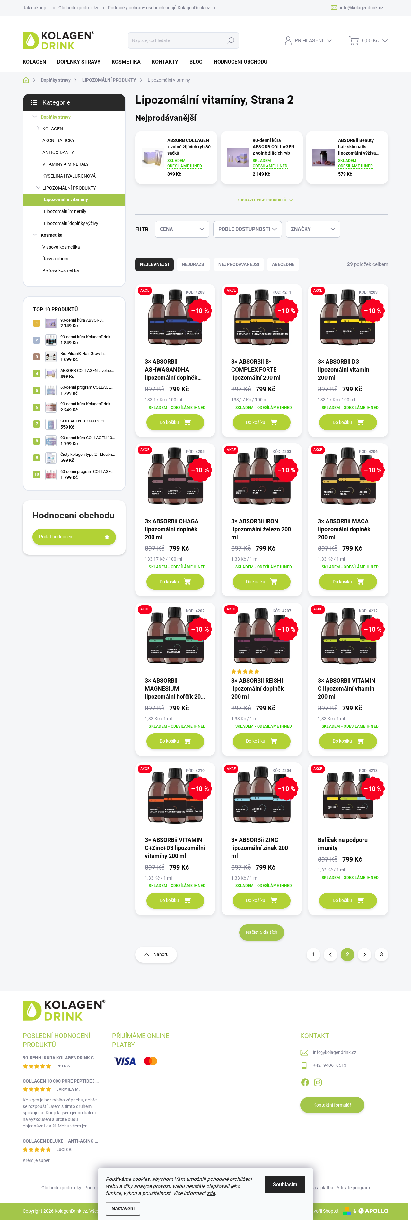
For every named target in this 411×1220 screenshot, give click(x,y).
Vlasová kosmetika (61, 247)
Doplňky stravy (56, 116)
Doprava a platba (316, 1187)
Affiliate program (353, 1187)
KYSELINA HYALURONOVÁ (69, 176)
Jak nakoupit (36, 7)
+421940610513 (329, 1065)
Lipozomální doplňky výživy (71, 223)
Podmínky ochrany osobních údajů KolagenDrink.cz (159, 7)
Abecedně (283, 264)
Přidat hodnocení (56, 536)
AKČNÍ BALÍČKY (58, 140)
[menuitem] (37, 62)
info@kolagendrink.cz (334, 1052)
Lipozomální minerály (65, 211)
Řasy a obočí (55, 258)
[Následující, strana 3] (364, 954)
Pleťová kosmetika (60, 270)
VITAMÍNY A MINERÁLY (65, 164)
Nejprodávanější (238, 264)
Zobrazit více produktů (261, 200)
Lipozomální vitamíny (66, 199)
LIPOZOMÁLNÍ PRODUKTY (69, 187)
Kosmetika (52, 235)
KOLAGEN (52, 128)
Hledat (231, 40)
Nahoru (161, 954)
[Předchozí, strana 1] (330, 954)
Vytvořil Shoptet (323, 1211)
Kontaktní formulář (332, 1105)
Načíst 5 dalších (261, 932)
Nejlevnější (154, 264)
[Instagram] (318, 1081)
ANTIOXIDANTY (58, 152)
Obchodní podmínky (78, 7)
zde (211, 1193)
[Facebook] (305, 1081)
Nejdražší (194, 264)
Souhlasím (285, 1184)
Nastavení (123, 1209)
